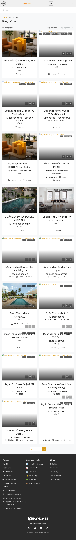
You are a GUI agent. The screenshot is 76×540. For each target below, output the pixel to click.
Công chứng (54, 472)
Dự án (20, 83)
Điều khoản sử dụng (10, 479)
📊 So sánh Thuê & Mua (34, 464)
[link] (19, 44)
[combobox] (65, 28)
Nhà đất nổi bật (8, 472)
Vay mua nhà (54, 468)
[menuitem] (72, 3)
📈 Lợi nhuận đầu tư (33, 468)
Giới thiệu (6, 464)
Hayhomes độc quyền (61, 34)
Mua (41, 33)
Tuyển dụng (7, 468)
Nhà (5, 17)
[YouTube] (41, 528)
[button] (3, 3)
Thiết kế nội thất (55, 476)
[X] (35, 528)
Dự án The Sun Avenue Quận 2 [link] (19, 333)
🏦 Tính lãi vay (31, 472)
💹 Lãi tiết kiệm (31, 479)
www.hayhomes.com (13, 498)
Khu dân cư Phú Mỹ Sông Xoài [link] (56, 60)
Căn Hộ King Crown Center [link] (56, 216)
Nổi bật (69, 34)
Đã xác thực (45, 34)
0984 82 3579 (11, 490)
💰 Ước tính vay (31, 476)
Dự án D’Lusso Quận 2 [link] (56, 313)
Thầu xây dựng (55, 479)
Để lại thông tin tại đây (14, 508)
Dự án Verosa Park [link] (19, 313)
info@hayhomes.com (13, 494)
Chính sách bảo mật (9, 483)
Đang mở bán (52, 34)
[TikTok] (47, 528)
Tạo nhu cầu (7, 476)
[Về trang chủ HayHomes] (38, 518)
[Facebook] (29, 528)
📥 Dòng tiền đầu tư (33, 483)
